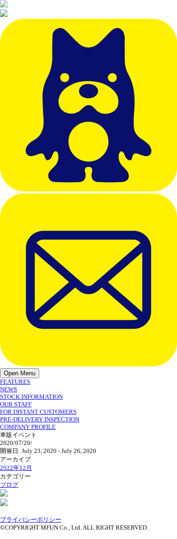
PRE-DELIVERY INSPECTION (39, 419)
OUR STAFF (16, 404)
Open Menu (19, 373)
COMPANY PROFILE (28, 426)
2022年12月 (16, 467)
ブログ (9, 484)
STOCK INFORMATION (31, 396)
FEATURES (15, 381)
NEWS (8, 389)
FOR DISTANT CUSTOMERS (38, 411)
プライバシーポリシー (30, 519)
